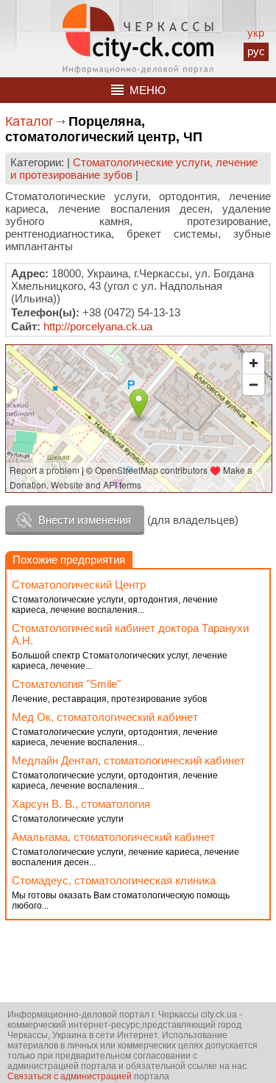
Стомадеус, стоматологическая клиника (114, 880)
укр (255, 32)
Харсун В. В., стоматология (81, 804)
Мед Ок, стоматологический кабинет (105, 717)
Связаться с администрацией (69, 1076)
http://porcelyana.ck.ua (97, 326)
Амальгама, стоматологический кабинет (113, 837)
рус (256, 51)
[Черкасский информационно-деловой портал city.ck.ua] (138, 39)
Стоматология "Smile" (66, 684)
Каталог (29, 121)
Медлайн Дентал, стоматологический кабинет (128, 760)
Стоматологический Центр (79, 584)
